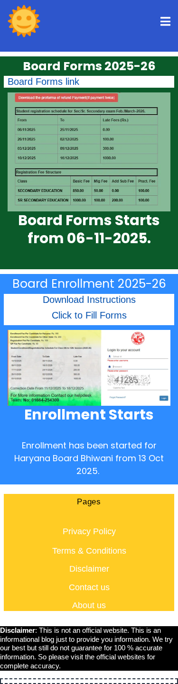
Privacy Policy (89, 531)
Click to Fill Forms (89, 315)
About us (89, 605)
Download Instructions (89, 299)
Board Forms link (43, 81)
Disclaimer (89, 569)
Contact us (89, 587)
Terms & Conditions (89, 551)
